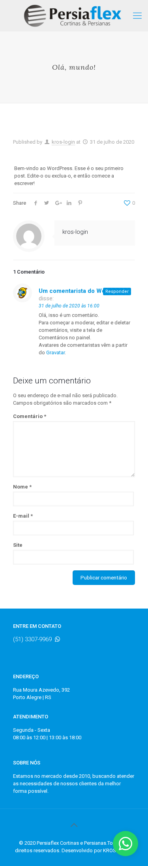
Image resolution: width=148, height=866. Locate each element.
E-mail (23, 516)
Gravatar (55, 352)
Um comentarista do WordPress (83, 290)
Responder (117, 291)
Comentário (29, 416)
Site (17, 545)
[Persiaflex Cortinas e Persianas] (74, 16)
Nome (22, 487)
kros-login (63, 142)
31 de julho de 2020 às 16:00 (69, 306)
